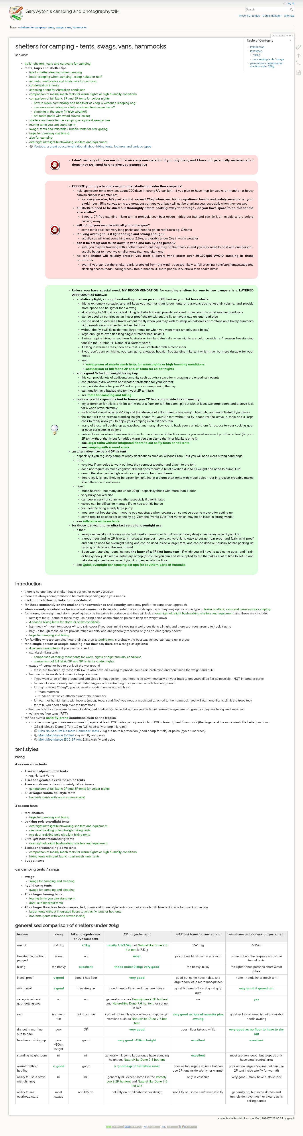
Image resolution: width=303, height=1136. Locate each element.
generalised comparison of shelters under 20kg (266, 65)
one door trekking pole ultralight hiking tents (60, 830)
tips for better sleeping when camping (55, 72)
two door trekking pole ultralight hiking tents (59, 834)
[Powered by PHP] (133, 1126)
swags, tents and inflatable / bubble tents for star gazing (68, 129)
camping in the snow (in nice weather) (60, 111)
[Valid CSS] (170, 1126)
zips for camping (40, 137)
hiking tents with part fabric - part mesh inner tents (64, 856)
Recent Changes (249, 15)
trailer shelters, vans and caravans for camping (58, 63)
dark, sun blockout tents (46, 903)
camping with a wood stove (108, 447)
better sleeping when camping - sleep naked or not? (65, 76)
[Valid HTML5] (151, 1126)
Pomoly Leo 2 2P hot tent (150, 999)
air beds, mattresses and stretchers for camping (62, 81)
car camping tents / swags (268, 59)
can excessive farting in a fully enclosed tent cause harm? (74, 107)
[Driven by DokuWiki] (188, 1126)
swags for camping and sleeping (52, 881)
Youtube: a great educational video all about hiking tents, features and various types (92, 146)
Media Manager (271, 15)
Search (292, 9)
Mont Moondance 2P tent (56, 735)
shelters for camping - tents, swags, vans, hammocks (53, 27)
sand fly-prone (57, 717)
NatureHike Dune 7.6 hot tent (132, 1003)
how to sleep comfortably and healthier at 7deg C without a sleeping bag (84, 103)
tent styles (256, 51)
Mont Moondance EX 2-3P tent (60, 739)
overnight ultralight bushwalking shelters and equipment (68, 142)
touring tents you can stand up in (52, 124)
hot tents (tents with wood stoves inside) (62, 116)
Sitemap (289, 15)
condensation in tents (44, 85)
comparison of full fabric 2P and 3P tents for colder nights (69, 98)
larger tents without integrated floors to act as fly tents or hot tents (138, 442)
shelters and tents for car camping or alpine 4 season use (69, 120)
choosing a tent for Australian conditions (57, 90)
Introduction (257, 47)
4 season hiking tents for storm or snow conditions (64, 622)
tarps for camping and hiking (49, 133)
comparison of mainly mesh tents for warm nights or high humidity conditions (83, 94)
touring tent (106, 639)
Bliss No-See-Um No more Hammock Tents (68, 731)
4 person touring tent (44, 648)
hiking (256, 55)
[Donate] (115, 1126)
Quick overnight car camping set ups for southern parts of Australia (134, 564)
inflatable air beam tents (101, 521)
